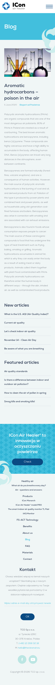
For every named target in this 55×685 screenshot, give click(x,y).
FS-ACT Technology (27, 519)
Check (27, 462)
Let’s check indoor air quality (20, 331)
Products (28, 496)
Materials (27, 552)
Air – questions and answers (28, 490)
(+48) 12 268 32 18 (29, 643)
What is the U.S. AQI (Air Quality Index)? (26, 314)
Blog (27, 539)
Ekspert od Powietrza (30, 105)
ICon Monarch (28, 500)
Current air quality (14, 322)
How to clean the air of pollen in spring (25, 392)
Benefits (27, 526)
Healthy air (27, 481)
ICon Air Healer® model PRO (29, 505)
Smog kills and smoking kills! (19, 401)
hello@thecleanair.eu (29, 648)
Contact (27, 559)
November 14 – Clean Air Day (20, 340)
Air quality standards (16, 371)
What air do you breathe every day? (29, 485)
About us (28, 532)
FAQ (27, 546)
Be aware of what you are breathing (24, 348)
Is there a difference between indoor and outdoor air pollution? (26, 382)
